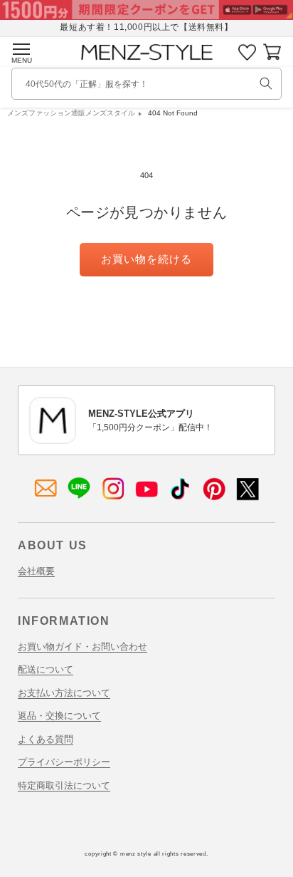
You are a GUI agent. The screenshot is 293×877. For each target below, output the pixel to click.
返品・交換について (59, 715)
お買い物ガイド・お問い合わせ (82, 646)
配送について (45, 669)
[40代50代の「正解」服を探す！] (266, 83)
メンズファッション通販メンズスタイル (71, 113)
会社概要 (36, 571)
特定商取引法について (64, 785)
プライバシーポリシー (64, 762)
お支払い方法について (64, 692)
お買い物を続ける (146, 259)
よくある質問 (45, 739)
